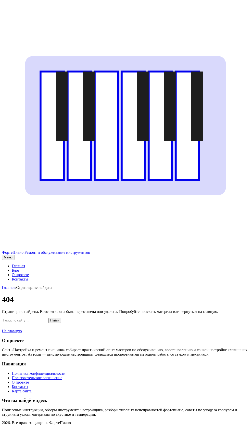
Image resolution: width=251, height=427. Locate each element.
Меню (8, 257)
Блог (16, 270)
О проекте (20, 275)
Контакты (20, 279)
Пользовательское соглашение (37, 378)
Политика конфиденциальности (38, 373)
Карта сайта (22, 391)
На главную (12, 331)
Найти (54, 320)
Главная (18, 266)
